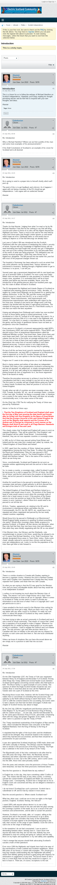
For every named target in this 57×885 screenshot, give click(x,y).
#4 (53, 219)
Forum (8, 25)
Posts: (32, 82)
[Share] (53, 82)
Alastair (16, 75)
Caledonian (18, 120)
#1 (53, 89)
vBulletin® (44, 881)
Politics (23, 25)
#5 (53, 568)
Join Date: (17, 82)
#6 (53, 669)
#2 (53, 134)
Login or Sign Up (48, 2)
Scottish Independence (35, 25)
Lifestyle (15, 25)
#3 (53, 173)
